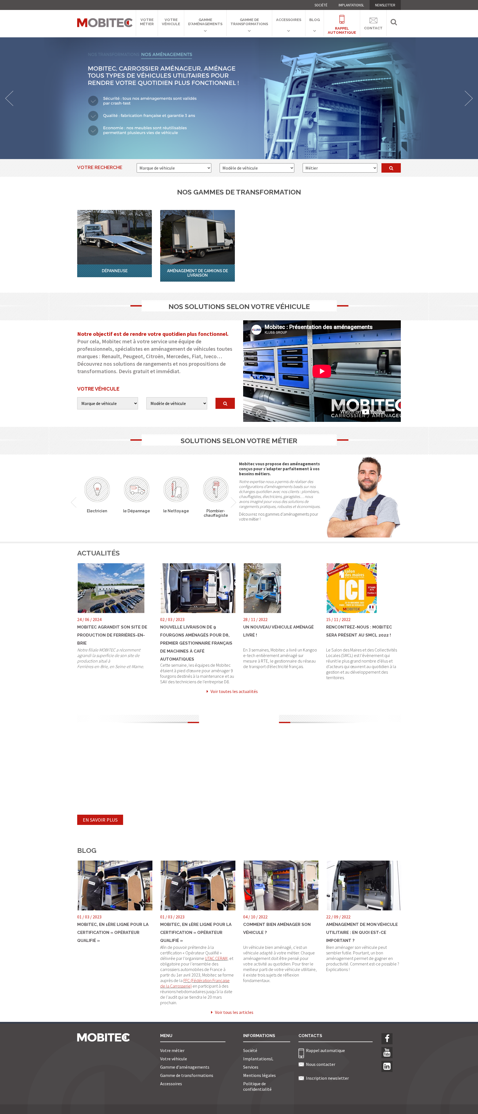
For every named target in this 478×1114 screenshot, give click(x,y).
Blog (314, 20)
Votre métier (147, 22)
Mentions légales (259, 1075)
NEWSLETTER (385, 5)
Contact (373, 27)
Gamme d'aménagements (205, 22)
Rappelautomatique (342, 27)
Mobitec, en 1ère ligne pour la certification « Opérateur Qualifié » (113, 932)
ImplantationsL (351, 5)
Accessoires (288, 20)
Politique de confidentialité (257, 1086)
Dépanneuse (115, 271)
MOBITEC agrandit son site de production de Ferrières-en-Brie (112, 635)
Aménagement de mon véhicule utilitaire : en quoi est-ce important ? (362, 932)
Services (250, 1067)
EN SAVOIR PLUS (100, 820)
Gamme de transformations (249, 22)
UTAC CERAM (216, 958)
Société (321, 5)
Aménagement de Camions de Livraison (197, 273)
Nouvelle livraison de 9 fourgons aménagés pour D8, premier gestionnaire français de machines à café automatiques (196, 643)
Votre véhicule (171, 22)
